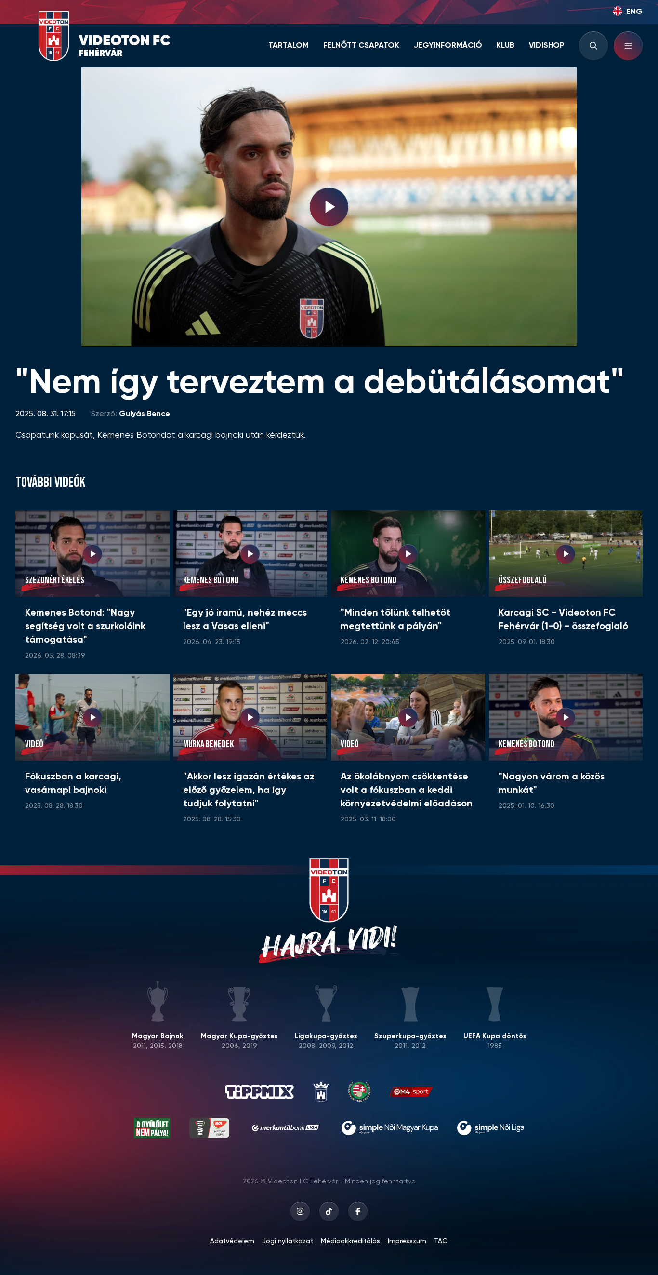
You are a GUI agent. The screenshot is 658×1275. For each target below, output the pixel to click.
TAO (441, 1241)
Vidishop (547, 46)
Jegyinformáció (448, 46)
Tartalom (288, 46)
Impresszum (407, 1241)
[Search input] (593, 45)
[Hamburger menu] (628, 45)
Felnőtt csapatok (361, 46)
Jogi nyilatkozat (287, 1241)
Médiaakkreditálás (350, 1241)
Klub (505, 46)
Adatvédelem (232, 1241)
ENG (634, 12)
